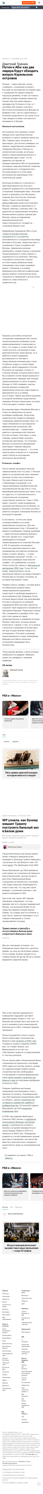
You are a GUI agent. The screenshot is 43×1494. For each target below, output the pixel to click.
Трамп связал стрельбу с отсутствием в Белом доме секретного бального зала (17, 931)
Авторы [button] (5, 1207)
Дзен (23, 1304)
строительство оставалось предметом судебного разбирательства (18, 1102)
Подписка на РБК (26, 1319)
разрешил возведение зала (17, 1109)
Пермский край (5, 1363)
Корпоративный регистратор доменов (25, 1373)
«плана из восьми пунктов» (15, 233)
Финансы (5, 1309)
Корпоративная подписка (26, 1323)
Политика (5, 58)
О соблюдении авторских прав (13, 1472)
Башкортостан (7, 1343)
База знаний (6, 1315)
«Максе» (9, 1157)
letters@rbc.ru (32, 1454)
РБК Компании (25, 1395)
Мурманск (5, 1385)
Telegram (25, 1301)
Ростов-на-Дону (5, 1368)
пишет (10, 864)
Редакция (25, 1349)
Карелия (5, 1383)
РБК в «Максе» (12, 695)
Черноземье (6, 1377)
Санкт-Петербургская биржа (16, 1462)
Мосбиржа (22, 1461)
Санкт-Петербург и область (6, 1330)
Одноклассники (26, 1298)
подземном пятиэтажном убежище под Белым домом (19, 1121)
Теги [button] (4, 735)
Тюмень (4, 1374)
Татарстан (5, 1372)
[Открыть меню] (39, 2)
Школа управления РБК (25, 1405)
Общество (5, 1299)
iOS (23, 1417)
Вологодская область (6, 1347)
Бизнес (4, 1302)
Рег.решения (25, 1382)
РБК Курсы (24, 1400)
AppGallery (25, 1422)
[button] (15, 715)
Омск (4, 1341)
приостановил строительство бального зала (19, 1078)
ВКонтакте (25, 1295)
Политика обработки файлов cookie (15, 1482)
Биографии (6, 1312)
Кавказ (4, 1380)
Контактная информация (25, 1345)
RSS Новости (26, 1332)
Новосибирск (6, 1338)
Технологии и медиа (6, 1305)
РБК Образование (6, 1318)
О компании (25, 1341)
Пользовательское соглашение (13, 1475)
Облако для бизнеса (24, 1367)
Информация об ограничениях (13, 1469)
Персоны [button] (18, 1207)
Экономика (6, 1296)
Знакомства (25, 1385)
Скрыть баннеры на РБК (25, 1313)
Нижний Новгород (5, 1359)
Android (24, 1419)
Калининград (6, 1351)
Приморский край (6, 1389)
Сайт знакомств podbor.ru (25, 1389)
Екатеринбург (6, 1335)
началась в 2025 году (26, 1040)
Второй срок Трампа (9, 815)
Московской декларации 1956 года (21, 566)
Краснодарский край (7, 1354)
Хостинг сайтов (24, 1379)
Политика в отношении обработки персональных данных (20, 1478)
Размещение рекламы (25, 1352)
